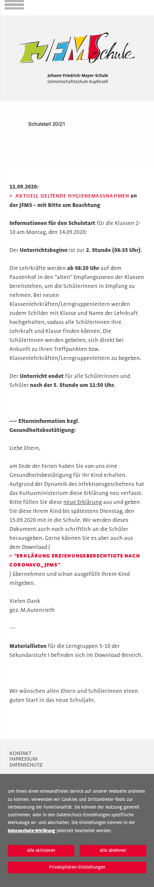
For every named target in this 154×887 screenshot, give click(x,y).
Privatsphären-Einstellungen (77, 867)
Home (7, 18)
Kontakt (20, 753)
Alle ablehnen (113, 850)
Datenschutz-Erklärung (31, 830)
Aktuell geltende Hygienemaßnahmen (71, 196)
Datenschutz (25, 765)
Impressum (23, 759)
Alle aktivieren (41, 850)
